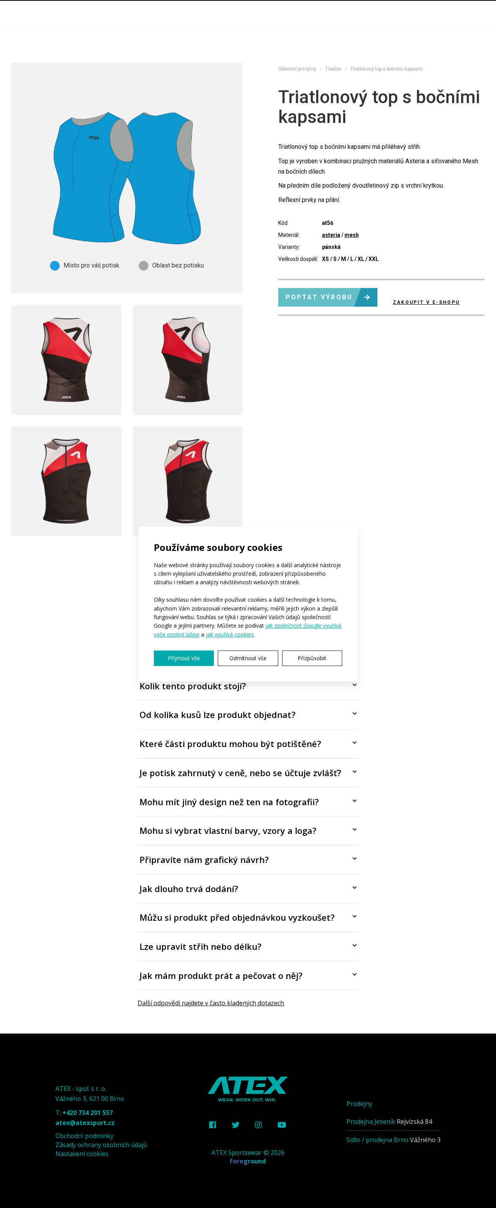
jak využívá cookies (230, 634)
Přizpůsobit (312, 658)
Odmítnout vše (248, 658)
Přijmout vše (184, 658)
